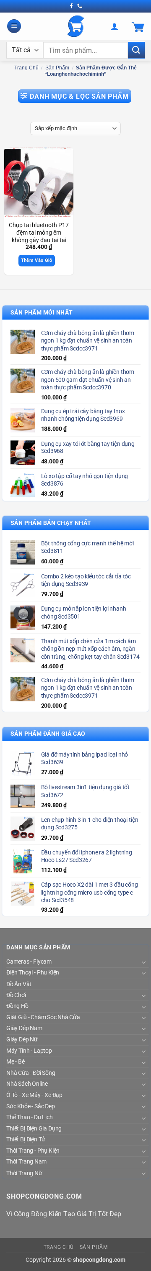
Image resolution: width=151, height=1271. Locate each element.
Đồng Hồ (17, 1005)
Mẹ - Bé (15, 1061)
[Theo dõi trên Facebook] (71, 6)
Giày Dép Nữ (22, 1039)
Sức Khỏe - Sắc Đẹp (30, 1106)
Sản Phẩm (57, 68)
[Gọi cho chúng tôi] (79, 6)
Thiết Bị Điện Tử (25, 1139)
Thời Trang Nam (26, 1161)
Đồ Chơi (16, 995)
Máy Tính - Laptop (29, 1050)
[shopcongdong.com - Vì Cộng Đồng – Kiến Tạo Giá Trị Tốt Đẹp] (75, 26)
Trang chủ (26, 68)
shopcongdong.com (99, 1259)
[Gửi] (136, 50)
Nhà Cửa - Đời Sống (30, 1072)
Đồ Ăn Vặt (18, 983)
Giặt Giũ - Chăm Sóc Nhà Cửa (43, 1017)
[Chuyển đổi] (143, 961)
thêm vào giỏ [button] (36, 260)
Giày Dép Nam (24, 1028)
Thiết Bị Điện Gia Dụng (34, 1128)
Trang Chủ (59, 1247)
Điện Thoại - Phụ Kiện (32, 972)
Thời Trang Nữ (24, 1172)
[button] (14, 26)
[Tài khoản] (114, 26)
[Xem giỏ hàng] (138, 26)
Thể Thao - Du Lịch (29, 1117)
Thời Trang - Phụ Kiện (33, 1150)
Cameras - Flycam (29, 961)
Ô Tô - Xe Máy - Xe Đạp (34, 1095)
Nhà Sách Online (27, 1083)
